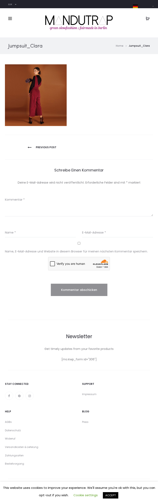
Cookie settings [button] (85, 495)
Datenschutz (13, 430)
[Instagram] (30, 396)
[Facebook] (9, 396)
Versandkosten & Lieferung (21, 447)
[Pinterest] (19, 396)
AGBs (8, 422)
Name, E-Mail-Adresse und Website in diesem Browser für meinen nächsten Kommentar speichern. (76, 251)
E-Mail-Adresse (94, 232)
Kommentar (15, 200)
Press (85, 422)
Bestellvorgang (14, 463)
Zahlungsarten (14, 455)
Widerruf (10, 438)
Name (10, 232)
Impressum (89, 394)
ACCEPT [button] (110, 495)
